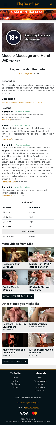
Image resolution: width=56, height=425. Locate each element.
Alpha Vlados (8, 355)
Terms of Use (40, 387)
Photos (15, 387)
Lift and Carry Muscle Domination (41, 351)
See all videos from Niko (16, 296)
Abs (3, 103)
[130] (7, 139)
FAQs (40, 378)
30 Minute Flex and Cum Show (39, 288)
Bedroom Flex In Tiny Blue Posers (14, 325)
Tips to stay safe (40, 381)
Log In (19, 73)
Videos (15, 381)
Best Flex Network (32, 407)
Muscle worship (38, 324)
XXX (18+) (39, 103)
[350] (6, 120)
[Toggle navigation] (5, 4)
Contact (40, 384)
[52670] (9, 181)
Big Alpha (33, 355)
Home (15, 378)
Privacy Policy (40, 390)
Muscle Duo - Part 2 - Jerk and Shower (40, 265)
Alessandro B (8, 330)
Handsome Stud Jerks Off (11, 265)
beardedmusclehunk (37, 327)
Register (28, 73)
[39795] (7, 195)
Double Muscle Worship (11, 288)
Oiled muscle (11, 103)
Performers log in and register (28, 403)
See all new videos (13, 361)
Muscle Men (15, 384)
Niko (17, 60)
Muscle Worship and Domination (14, 351)
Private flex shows (26, 103)
